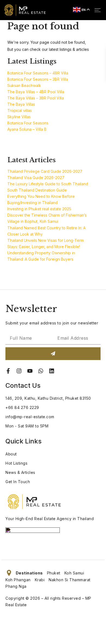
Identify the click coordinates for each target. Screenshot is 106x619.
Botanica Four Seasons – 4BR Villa (37, 73)
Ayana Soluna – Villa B (26, 129)
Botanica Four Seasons (27, 123)
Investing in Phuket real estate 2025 (39, 209)
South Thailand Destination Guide (37, 190)
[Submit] (53, 353)
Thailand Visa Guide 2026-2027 (35, 177)
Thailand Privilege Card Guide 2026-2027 (44, 171)
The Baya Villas (21, 104)
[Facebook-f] (8, 371)
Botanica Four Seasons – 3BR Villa (37, 79)
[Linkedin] (51, 371)
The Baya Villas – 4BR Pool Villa (35, 91)
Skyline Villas (19, 116)
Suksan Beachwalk (24, 85)
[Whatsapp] (40, 371)
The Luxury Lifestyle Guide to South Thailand (47, 184)
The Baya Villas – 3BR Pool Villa (35, 98)
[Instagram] (19, 371)
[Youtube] (30, 371)
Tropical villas (19, 110)
